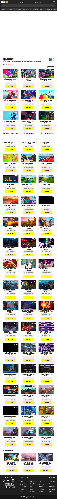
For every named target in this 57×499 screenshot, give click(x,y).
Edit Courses (18, 9)
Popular (50, 484)
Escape (30, 9)
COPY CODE (10, 86)
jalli (11, 80)
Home (4, 9)
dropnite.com (33, 497)
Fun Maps (32, 488)
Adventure (32, 491)
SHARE (51, 67)
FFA (21, 491)
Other (40, 488)
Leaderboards (52, 486)
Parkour (25, 9)
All (39, 483)
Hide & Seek (36, 9)
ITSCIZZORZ (46, 464)
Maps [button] (21, 2)
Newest (31, 480)
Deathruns (10, 9)
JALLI (29, 80)
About (50, 493)
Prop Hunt (22, 488)
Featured (41, 484)
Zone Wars (32, 483)
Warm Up (41, 480)
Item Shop (51, 488)
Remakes (41, 486)
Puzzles (22, 484)
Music (31, 486)
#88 (38, 61)
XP (41, 9)
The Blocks (42, 491)
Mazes (31, 489)
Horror (54, 9)
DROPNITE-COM (12, 464)
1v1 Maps (22, 480)
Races (40, 481)
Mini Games (32, 481)
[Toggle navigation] (54, 2)
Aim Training (47, 9)
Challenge (41, 489)
